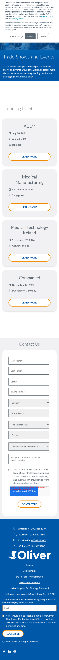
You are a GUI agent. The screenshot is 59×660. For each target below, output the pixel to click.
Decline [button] (43, 36)
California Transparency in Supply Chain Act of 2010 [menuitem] (29, 594)
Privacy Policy (17, 18)
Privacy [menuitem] (29, 565)
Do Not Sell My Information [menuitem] (29, 576)
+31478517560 (36, 534)
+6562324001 (38, 540)
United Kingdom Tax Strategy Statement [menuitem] (29, 588)
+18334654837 (37, 528)
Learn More (29, 156)
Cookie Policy (47, 16)
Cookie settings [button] (16, 36)
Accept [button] (30, 36)
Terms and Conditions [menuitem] (29, 582)
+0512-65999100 (35, 546)
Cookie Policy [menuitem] (29, 570)
